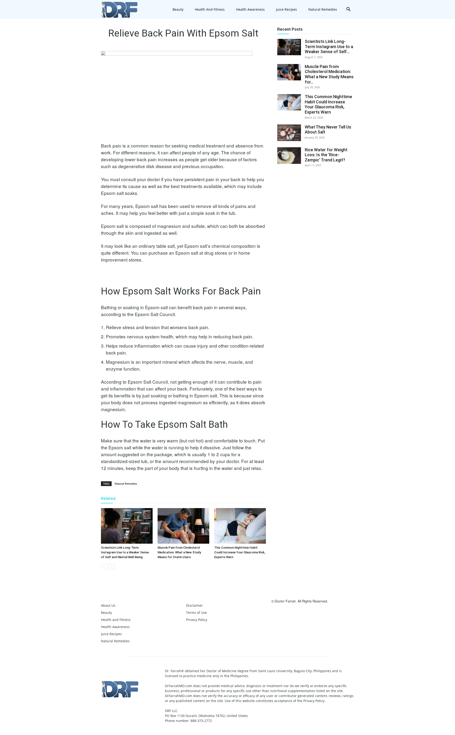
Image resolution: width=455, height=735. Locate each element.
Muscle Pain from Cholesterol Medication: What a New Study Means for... (329, 74)
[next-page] (111, 567)
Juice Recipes (286, 9)
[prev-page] (104, 567)
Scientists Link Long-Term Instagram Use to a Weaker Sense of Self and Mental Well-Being (125, 552)
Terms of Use (196, 612)
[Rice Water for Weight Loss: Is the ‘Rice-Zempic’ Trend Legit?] (289, 155)
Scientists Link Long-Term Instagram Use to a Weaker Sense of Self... (329, 46)
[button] (348, 10)
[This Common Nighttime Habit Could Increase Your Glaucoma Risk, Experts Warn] (240, 526)
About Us (108, 605)
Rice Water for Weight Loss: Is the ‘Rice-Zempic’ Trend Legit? (326, 154)
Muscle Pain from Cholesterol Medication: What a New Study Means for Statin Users (179, 552)
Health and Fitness (210, 9)
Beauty (178, 9)
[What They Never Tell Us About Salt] (289, 132)
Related (108, 498)
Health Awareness (250, 9)
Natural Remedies (322, 9)
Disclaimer (194, 605)
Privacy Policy (196, 619)
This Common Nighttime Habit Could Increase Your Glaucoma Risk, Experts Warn (239, 552)
